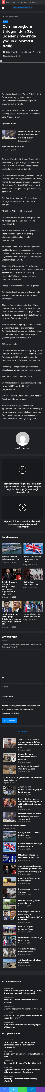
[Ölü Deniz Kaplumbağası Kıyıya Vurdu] (9, 963)
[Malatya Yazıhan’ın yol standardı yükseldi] (9, 769)
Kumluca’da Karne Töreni (13, 146)
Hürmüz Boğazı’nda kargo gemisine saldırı (32, 559)
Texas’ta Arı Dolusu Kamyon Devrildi (27, 950)
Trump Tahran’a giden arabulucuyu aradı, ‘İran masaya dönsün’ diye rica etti (30, 743)
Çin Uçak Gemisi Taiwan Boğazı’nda (11, 558)
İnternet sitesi (7, 696)
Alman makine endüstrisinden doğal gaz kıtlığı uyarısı (30, 789)
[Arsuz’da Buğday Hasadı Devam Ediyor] (9, 881)
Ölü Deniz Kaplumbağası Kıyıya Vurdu (29, 961)
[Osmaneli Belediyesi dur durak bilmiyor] (9, 904)
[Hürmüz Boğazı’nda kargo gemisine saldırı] (33, 548)
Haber (15, 17)
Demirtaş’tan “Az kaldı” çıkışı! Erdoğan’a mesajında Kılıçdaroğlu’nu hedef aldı (12, 619)
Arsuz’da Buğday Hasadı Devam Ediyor (29, 879)
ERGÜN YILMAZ (11, 52)
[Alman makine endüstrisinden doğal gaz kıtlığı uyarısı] (9, 790)
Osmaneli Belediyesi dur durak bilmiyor (29, 901)
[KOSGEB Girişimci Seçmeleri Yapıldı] (9, 930)
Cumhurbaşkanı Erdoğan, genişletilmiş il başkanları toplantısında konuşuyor (9, 588)
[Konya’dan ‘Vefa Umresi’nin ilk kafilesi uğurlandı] (9, 757)
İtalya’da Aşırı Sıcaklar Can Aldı (31, 583)
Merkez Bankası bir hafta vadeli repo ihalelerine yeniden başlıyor (29, 134)
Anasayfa (8, 17)
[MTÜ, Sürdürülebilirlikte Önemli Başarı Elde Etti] (9, 858)
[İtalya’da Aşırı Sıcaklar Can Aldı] (33, 574)
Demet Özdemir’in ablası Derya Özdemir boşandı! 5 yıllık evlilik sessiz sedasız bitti (30, 803)
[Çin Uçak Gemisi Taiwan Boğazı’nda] (12, 548)
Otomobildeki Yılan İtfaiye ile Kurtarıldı (32, 615)
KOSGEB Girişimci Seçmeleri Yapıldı (26, 927)
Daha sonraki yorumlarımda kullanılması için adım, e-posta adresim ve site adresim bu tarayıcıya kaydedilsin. (21, 709)
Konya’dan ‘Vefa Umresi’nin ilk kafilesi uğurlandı (27, 757)
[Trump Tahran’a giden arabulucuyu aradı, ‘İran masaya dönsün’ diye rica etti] (9, 743)
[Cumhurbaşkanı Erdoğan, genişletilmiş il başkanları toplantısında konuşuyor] (12, 574)
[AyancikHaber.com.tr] (22, 7)
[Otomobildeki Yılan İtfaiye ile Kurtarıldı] (33, 606)
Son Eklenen (22, 731)
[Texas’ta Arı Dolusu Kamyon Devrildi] (9, 952)
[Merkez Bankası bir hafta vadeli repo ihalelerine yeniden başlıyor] (9, 134)
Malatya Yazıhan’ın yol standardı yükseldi (22, 2)
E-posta (6, 687)
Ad (4, 677)
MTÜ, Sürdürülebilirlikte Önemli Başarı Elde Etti (29, 856)
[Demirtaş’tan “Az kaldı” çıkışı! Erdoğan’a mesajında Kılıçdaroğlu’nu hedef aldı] (12, 606)
